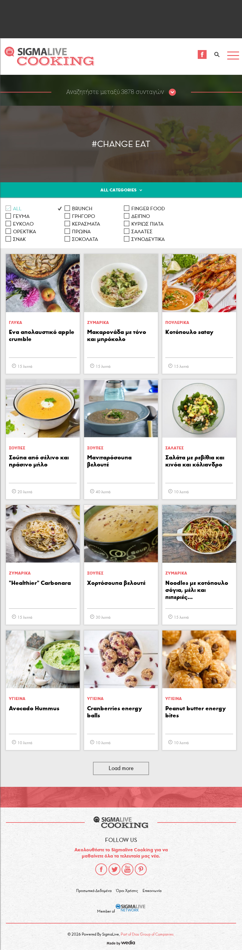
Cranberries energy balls (114, 712)
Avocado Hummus (34, 708)
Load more (121, 768)
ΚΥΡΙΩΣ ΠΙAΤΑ (147, 224)
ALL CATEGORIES (118, 190)
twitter (114, 869)
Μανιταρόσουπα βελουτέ (109, 461)
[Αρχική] (49, 64)
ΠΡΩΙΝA (81, 232)
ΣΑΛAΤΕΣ (142, 232)
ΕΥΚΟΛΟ (23, 224)
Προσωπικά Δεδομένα (94, 890)
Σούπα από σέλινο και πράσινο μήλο (39, 461)
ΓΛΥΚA (15, 322)
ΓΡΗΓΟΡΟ (83, 216)
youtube (127, 869)
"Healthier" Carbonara (40, 582)
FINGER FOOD (148, 209)
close (172, 92)
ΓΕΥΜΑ (21, 216)
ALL (17, 209)
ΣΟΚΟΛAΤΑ (85, 239)
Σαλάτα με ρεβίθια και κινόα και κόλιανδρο (194, 461)
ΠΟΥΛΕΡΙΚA (177, 322)
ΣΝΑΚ (19, 239)
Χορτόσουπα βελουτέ (116, 582)
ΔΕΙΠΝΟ (140, 216)
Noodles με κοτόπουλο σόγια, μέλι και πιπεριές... (196, 589)
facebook (101, 869)
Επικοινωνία (152, 890)
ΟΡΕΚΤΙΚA (24, 232)
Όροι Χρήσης (127, 890)
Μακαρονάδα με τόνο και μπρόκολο (116, 335)
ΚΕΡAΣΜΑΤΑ (86, 224)
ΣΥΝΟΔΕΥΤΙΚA (148, 239)
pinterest (141, 869)
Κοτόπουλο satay (189, 331)
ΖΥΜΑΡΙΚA (98, 322)
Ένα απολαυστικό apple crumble (41, 335)
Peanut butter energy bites (195, 712)
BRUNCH (82, 209)
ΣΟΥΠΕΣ (17, 448)
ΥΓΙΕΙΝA (17, 698)
